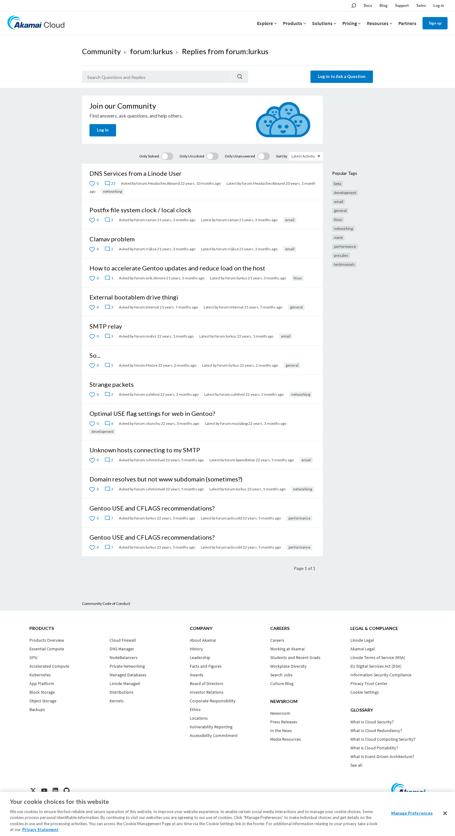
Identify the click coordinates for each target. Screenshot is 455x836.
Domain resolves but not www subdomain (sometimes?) (165, 479)
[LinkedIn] (55, 790)
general (296, 307)
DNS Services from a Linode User (135, 173)
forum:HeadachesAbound (158, 183)
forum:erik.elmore (150, 278)
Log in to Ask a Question (342, 76)
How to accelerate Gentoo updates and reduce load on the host (177, 268)
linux (298, 278)
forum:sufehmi (147, 394)
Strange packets (111, 384)
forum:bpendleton (240, 460)
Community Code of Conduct (106, 603)
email (289, 220)
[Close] (445, 813)
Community (101, 51)
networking (112, 191)
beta (337, 183)
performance (299, 518)
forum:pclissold (229, 518)
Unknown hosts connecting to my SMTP (144, 450)
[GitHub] (66, 790)
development (102, 431)
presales (341, 255)
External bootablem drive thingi (133, 297)
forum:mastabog (234, 423)
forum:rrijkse (145, 249)
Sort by (281, 156)
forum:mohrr (145, 336)
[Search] (239, 77)
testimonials (344, 264)
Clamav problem (112, 239)
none (338, 237)
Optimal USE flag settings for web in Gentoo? (152, 413)
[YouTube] (44, 790)
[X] (33, 790)
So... (94, 355)
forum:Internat (146, 307)
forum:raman (145, 220)
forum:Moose (146, 365)
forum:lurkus (151, 51)
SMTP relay (105, 326)
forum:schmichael (149, 460)
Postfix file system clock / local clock (140, 209)
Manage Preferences (412, 813)
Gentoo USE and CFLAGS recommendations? (151, 508)
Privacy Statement (40, 829)
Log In (103, 129)
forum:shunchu (147, 423)
